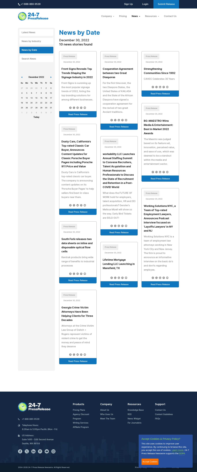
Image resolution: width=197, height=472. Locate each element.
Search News (29, 59)
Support (160, 404)
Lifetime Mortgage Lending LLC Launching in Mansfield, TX (119, 264)
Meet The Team (107, 419)
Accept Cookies (149, 461)
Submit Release (166, 4)
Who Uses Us (106, 414)
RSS (130, 414)
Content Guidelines (164, 414)
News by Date (29, 50)
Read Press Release (77, 115)
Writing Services (80, 423)
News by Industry (31, 41)
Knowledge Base (136, 410)
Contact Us (170, 16)
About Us (104, 410)
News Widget (134, 419)
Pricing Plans (79, 410)
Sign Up (128, 4)
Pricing (123, 16)
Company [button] (106, 16)
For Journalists (134, 423)
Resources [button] (151, 16)
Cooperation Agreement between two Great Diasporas (118, 73)
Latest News (28, 32)
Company (106, 404)
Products (78, 404)
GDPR (182, 453)
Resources (134, 404)
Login (145, 4)
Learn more (177, 450)
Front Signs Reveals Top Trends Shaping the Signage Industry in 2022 (77, 73)
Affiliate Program (81, 427)
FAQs (157, 419)
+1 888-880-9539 (30, 4)
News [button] (135, 16)
